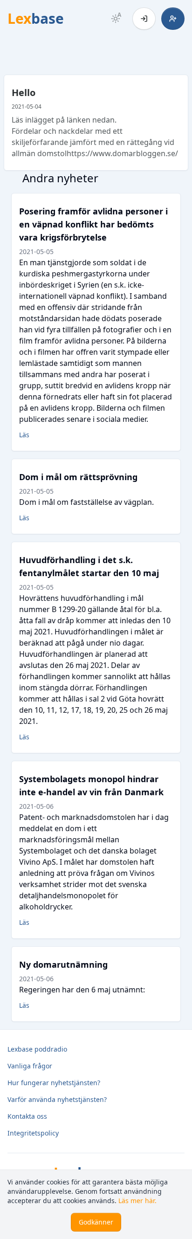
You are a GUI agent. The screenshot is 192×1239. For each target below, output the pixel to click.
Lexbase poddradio (37, 1049)
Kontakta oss (27, 1116)
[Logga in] (144, 18)
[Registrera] (173, 18)
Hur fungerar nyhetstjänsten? (53, 1082)
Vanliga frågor (29, 1065)
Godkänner (96, 1222)
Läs (24, 434)
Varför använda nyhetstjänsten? (57, 1099)
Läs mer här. (137, 1200)
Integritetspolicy (33, 1133)
